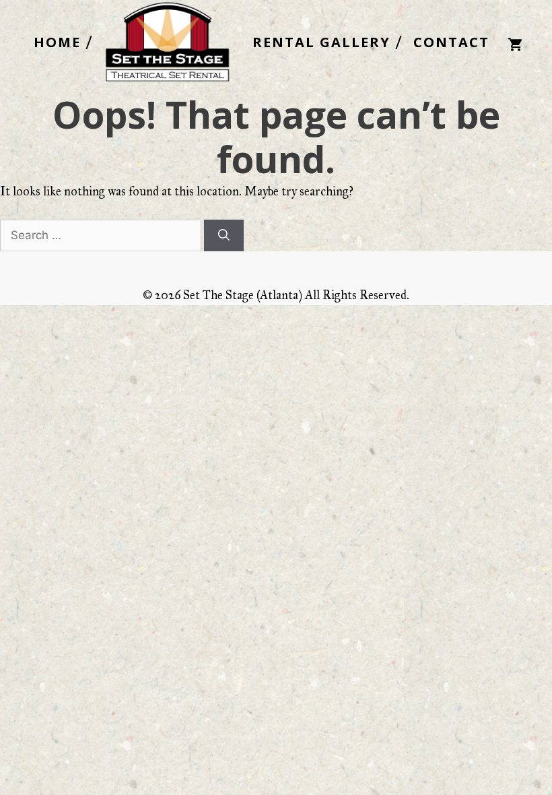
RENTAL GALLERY (321, 42)
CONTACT (451, 42)
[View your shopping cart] (515, 43)
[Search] (224, 236)
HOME (57, 42)
